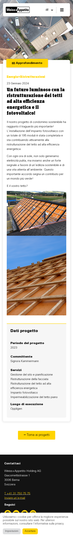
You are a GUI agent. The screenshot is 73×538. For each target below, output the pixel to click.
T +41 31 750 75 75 (17, 493)
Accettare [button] (30, 531)
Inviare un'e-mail (14, 498)
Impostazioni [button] (11, 531)
